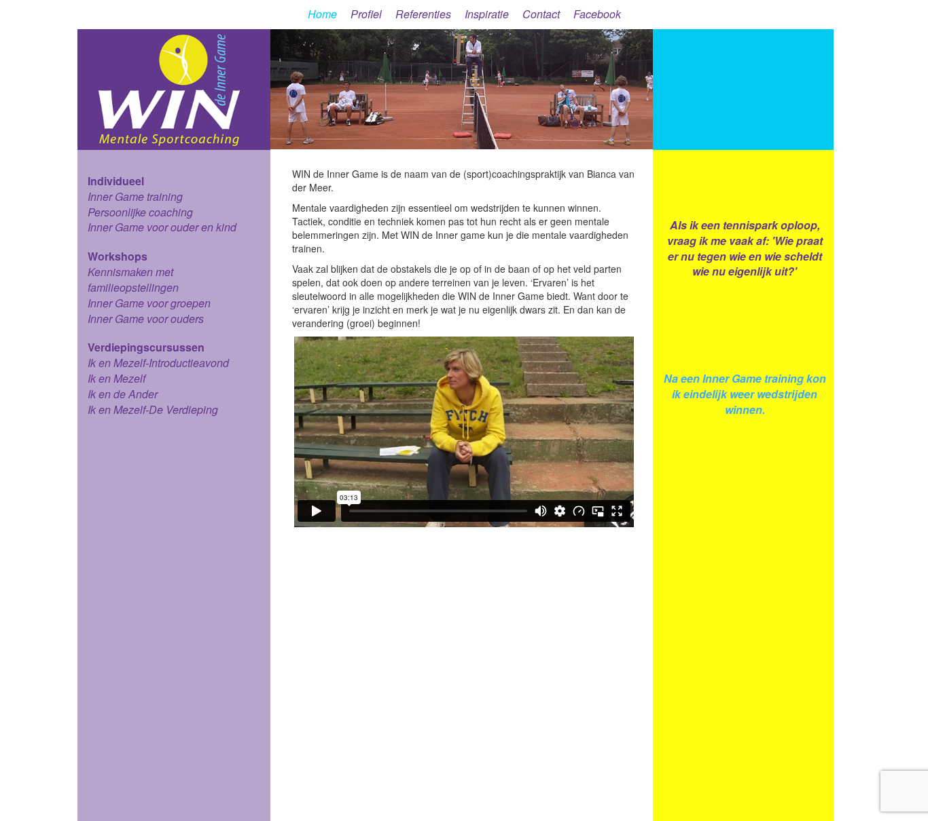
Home (322, 14)
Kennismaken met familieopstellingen (133, 279)
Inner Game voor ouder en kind (162, 227)
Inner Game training (135, 196)
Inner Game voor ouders (146, 318)
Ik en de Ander (123, 394)
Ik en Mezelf (116, 378)
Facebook (597, 14)
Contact (541, 14)
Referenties (423, 14)
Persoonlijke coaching (140, 212)
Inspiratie (487, 14)
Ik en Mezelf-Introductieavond (158, 362)
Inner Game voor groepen (149, 303)
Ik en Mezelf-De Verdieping (153, 409)
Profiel (366, 14)
